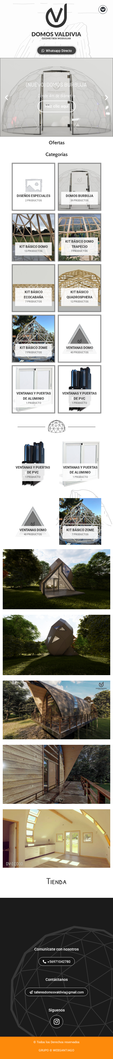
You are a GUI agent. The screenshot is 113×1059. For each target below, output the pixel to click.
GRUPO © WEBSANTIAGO (56, 1050)
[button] (102, 9)
